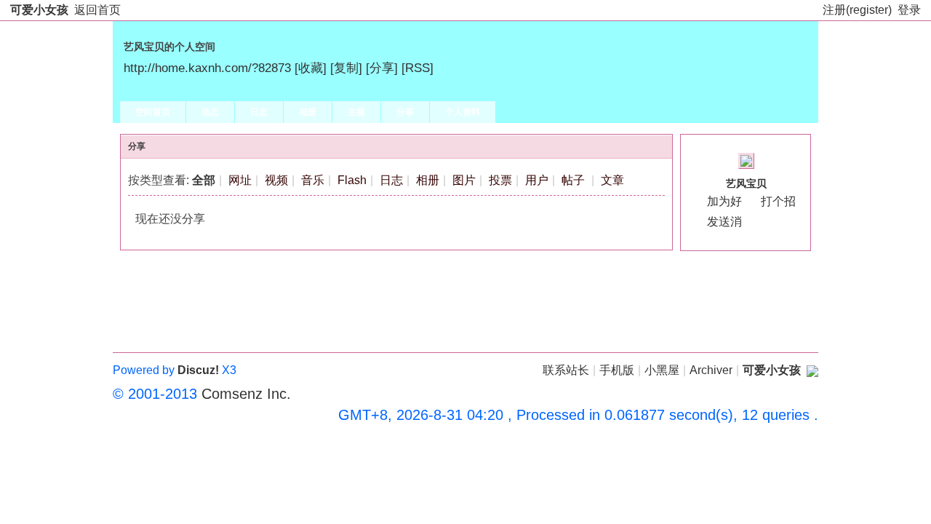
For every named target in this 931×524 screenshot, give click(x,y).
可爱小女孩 (39, 10)
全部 (203, 180)
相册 (307, 112)
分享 (405, 112)
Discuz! (198, 370)
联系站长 (566, 370)
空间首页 (152, 112)
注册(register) (857, 10)
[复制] (346, 67)
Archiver (711, 370)
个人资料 (462, 112)
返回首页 (97, 10)
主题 (356, 112)
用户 (536, 180)
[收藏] (311, 67)
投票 (500, 180)
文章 (612, 180)
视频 (276, 180)
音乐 (312, 180)
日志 (259, 112)
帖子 (573, 180)
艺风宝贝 (746, 183)
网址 (240, 180)
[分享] (382, 67)
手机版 (616, 370)
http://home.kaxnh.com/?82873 (207, 67)
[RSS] (417, 67)
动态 (210, 112)
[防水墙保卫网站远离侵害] (812, 370)
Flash (352, 180)
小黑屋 (661, 370)
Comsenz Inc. (246, 394)
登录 (909, 10)
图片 (464, 180)
